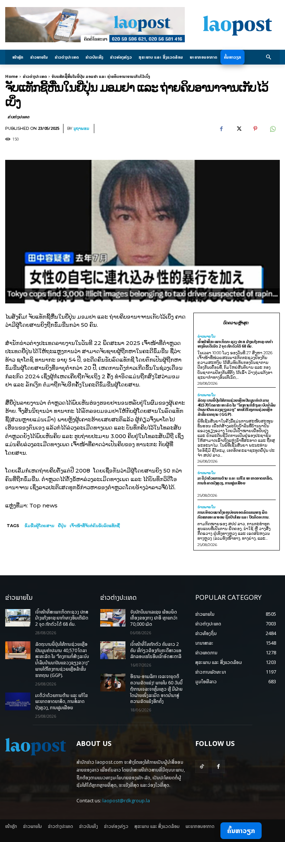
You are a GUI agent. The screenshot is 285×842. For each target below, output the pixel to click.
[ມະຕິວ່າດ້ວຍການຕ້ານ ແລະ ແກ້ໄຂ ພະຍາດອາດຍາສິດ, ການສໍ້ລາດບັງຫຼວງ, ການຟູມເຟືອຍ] (17, 701)
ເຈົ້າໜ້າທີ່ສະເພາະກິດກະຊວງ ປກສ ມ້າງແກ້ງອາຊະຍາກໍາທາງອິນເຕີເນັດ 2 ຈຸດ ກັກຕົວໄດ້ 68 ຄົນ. (235, 344)
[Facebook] (221, 128)
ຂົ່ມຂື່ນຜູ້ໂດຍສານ (39, 525)
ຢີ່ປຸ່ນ (62, 525)
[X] (238, 128)
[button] (268, 57)
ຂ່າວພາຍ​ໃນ (206, 336)
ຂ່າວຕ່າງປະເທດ (35, 76)
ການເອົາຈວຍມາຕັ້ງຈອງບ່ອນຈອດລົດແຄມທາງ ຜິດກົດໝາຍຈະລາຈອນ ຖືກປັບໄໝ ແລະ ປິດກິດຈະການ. (233, 514)
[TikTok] (201, 766)
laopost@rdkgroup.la (126, 800)
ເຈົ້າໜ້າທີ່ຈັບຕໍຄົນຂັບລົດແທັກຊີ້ (95, 525)
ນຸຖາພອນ (81, 128)
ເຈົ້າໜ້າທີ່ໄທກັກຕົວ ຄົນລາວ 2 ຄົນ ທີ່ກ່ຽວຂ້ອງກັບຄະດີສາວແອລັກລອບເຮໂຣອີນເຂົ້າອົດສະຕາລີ (155, 650)
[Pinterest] (255, 128)
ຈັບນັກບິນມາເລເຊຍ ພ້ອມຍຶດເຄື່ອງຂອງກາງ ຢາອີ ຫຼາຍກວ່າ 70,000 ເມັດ (153, 618)
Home (11, 76)
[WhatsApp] (272, 128)
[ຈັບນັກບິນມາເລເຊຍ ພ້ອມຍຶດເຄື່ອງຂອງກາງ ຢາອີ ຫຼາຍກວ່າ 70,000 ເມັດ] (112, 618)
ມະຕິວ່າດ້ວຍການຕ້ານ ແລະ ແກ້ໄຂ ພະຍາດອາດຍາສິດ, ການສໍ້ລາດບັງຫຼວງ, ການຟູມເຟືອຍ (235, 480)
